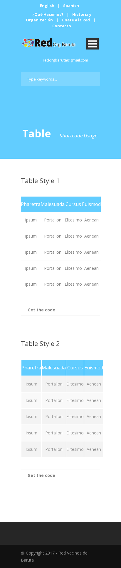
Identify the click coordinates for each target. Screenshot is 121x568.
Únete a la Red (76, 20)
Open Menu (92, 44)
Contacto (61, 25)
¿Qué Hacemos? (47, 14)
